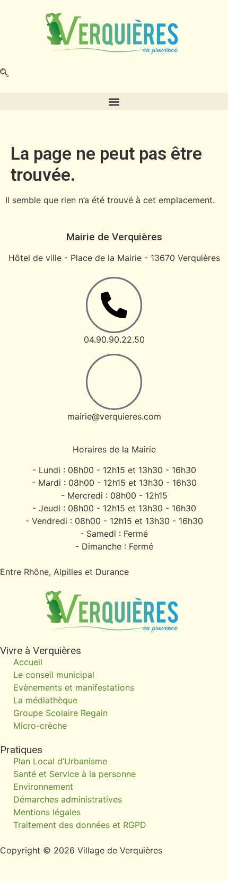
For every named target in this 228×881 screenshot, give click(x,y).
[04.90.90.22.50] (114, 305)
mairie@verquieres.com (114, 416)
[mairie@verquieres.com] (114, 382)
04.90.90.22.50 (114, 339)
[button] (4, 73)
